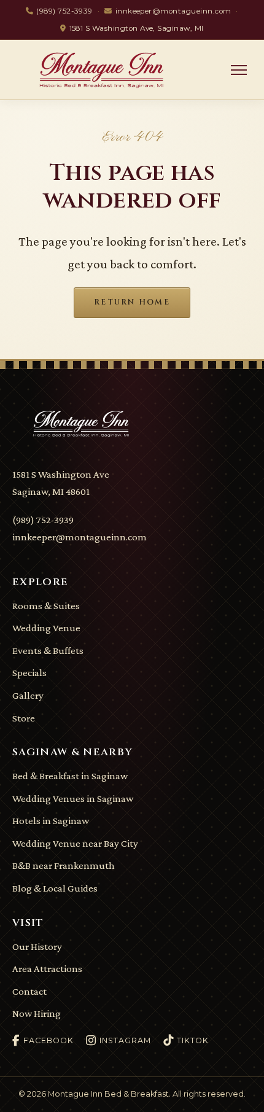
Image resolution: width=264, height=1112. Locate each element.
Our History (37, 946)
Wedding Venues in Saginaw (72, 798)
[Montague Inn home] (111, 70)
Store (23, 718)
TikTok (193, 1040)
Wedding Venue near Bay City (75, 843)
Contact (29, 991)
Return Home (132, 302)
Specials (29, 672)
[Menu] (239, 70)
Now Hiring (36, 1013)
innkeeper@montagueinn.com (173, 11)
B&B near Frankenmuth (63, 865)
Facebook (48, 1040)
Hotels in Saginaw (50, 820)
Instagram (125, 1040)
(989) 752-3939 (64, 11)
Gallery (28, 695)
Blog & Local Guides (55, 888)
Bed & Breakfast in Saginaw (70, 776)
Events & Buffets (47, 650)
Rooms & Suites (46, 606)
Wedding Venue (46, 628)
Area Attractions (47, 968)
